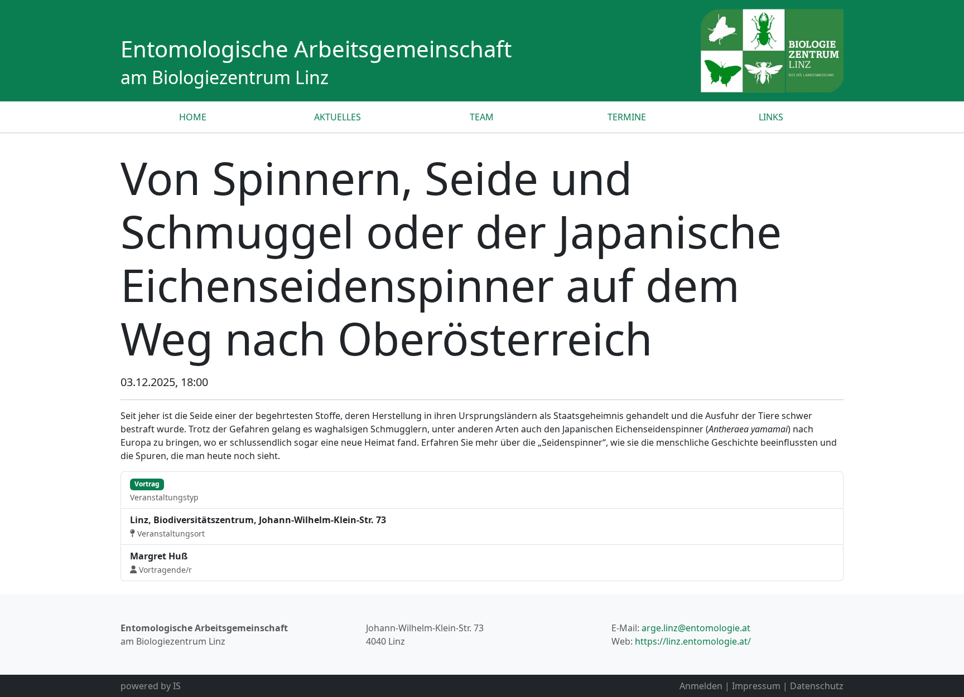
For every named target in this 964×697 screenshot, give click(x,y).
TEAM (482, 117)
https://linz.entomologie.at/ (693, 641)
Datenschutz (817, 686)
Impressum (756, 686)
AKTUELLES (337, 117)
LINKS (771, 117)
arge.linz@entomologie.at (696, 628)
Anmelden (700, 686)
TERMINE (627, 117)
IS (177, 686)
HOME (192, 117)
